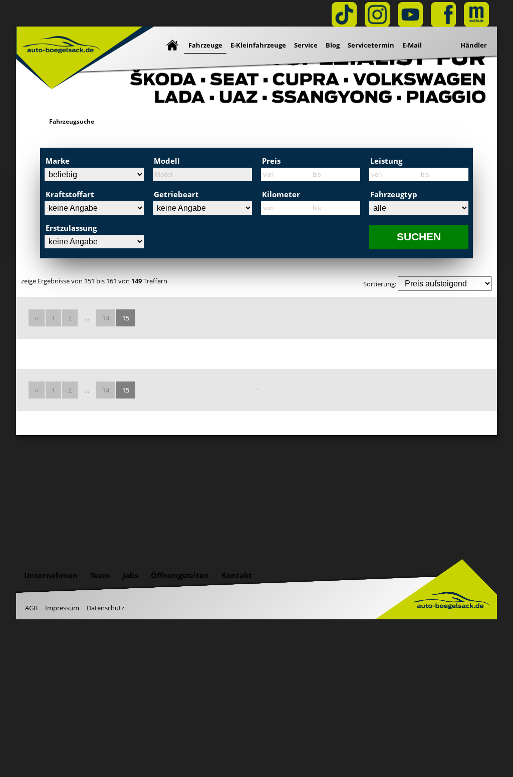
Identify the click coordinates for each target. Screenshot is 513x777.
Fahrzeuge (205, 45)
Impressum (62, 607)
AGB (31, 607)
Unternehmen (51, 575)
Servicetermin (371, 45)
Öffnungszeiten (180, 575)
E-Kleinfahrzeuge (258, 45)
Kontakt (236, 575)
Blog (333, 45)
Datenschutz (105, 607)
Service (306, 45)
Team (100, 575)
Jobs (130, 575)
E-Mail (412, 45)
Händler (473, 45)
